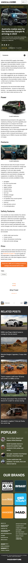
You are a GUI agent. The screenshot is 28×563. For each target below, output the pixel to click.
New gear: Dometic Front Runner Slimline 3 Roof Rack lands (17, 455)
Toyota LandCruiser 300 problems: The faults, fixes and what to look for (16, 461)
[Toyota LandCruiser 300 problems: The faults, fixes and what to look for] (3, 462)
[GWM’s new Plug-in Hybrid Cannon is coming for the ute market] (14, 322)
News (4, 274)
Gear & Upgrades (5, 546)
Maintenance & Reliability (5, 548)
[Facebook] (2, 44)
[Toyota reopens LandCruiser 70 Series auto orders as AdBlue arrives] (14, 367)
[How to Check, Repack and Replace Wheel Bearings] (3, 439)
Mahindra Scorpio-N (9, 253)
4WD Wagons (5, 7)
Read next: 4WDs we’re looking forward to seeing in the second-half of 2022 (14, 264)
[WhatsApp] (6, 44)
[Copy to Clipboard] (8, 44)
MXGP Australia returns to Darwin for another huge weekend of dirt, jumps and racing (15, 447)
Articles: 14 (14, 293)
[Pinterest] (4, 44)
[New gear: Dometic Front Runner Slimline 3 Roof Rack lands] (3, 455)
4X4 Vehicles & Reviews (17, 7)
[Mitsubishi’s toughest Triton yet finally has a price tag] (14, 411)
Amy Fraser (4, 48)
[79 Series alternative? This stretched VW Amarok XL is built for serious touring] (14, 389)
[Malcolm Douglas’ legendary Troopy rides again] (14, 344)
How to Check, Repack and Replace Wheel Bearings (15, 439)
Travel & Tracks (5, 550)
